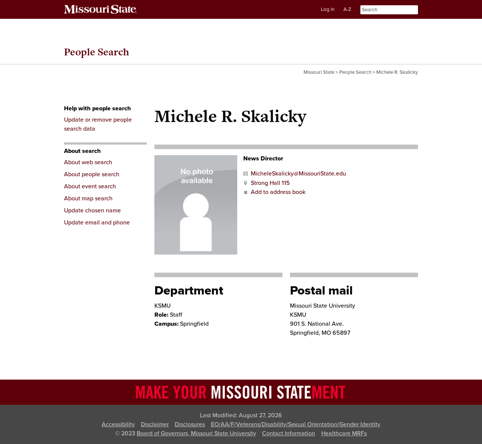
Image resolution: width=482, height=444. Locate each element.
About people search (91, 174)
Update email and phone (97, 222)
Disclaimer (155, 424)
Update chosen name (92, 210)
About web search (88, 162)
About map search (88, 198)
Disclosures (190, 424)
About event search (90, 186)
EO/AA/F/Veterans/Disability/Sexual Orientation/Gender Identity (295, 424)
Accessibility (118, 424)
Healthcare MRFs (344, 433)
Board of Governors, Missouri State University (196, 433)
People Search (96, 52)
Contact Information (288, 433)
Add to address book (278, 192)
